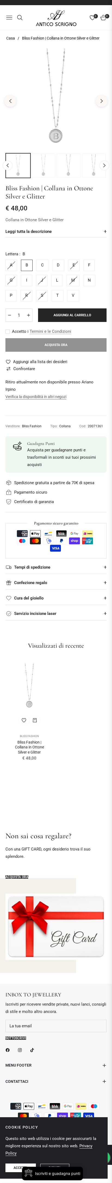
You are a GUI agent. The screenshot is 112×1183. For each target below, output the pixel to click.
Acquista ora (16, 877)
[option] (56, 98)
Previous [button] (10, 101)
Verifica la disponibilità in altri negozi (35, 397)
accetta (21, 1168)
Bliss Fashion (29, 736)
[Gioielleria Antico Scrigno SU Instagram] (21, 1050)
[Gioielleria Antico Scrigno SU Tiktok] (33, 1050)
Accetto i (41, 331)
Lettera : (15, 254)
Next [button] (102, 101)
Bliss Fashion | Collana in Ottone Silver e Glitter (29, 747)
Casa (10, 38)
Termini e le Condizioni (50, 331)
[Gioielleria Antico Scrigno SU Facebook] (9, 1050)
